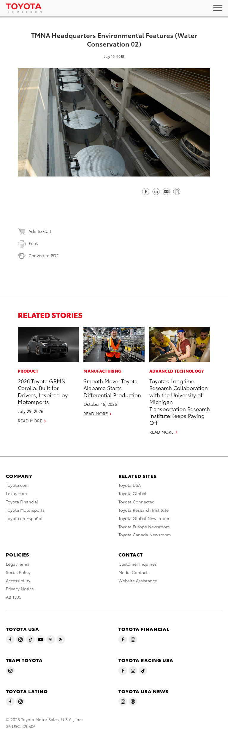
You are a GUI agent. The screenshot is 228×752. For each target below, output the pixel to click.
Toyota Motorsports (25, 510)
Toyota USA (129, 485)
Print (33, 243)
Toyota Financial (22, 502)
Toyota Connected (136, 502)
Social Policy (18, 572)
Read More (30, 421)
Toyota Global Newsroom (143, 518)
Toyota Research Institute (143, 510)
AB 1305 (13, 597)
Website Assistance (137, 581)
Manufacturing (102, 371)
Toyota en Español (24, 518)
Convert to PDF (43, 255)
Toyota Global (132, 493)
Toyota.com (17, 485)
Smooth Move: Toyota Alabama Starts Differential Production (112, 387)
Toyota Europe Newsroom (144, 527)
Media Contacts (134, 572)
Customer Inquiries (137, 564)
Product (28, 371)
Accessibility (18, 581)
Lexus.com (16, 493)
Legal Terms (17, 564)
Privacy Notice (20, 589)
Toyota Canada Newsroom (144, 535)
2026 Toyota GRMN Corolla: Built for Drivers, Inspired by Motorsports (43, 391)
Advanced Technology (176, 371)
